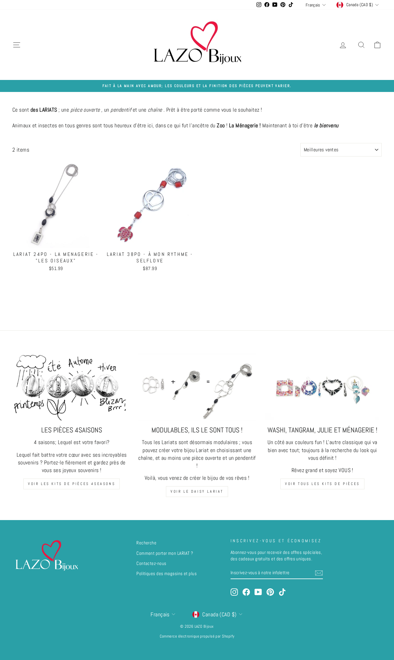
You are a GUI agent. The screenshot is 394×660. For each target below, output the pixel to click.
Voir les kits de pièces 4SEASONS (71, 483)
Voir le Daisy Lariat (197, 491)
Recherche (146, 543)
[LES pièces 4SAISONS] (71, 387)
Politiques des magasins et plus (166, 574)
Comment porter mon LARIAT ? (164, 553)
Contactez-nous (151, 563)
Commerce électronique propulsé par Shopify (197, 636)
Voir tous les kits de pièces (322, 483)
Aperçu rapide (56, 241)
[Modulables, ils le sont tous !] (197, 387)
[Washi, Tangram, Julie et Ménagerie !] (322, 387)
